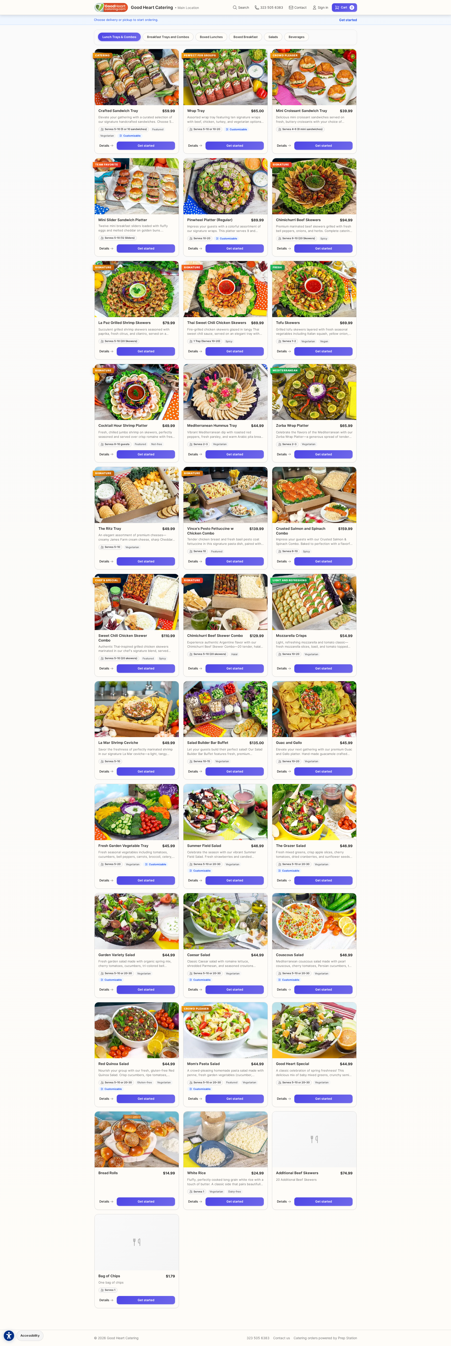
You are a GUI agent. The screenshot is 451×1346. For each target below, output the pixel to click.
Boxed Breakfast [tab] (245, 37)
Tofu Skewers (288, 322)
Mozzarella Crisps (291, 635)
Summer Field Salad (204, 845)
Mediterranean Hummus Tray (212, 425)
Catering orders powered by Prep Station (325, 1338)
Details (104, 145)
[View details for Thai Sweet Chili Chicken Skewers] (225, 289)
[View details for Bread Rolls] (137, 1139)
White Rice (196, 1173)
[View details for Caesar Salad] (225, 921)
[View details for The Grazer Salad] (314, 812)
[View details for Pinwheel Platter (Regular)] (225, 186)
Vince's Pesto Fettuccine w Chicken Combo (210, 530)
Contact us (281, 1338)
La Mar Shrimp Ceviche (118, 742)
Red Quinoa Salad (113, 1063)
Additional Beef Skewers (297, 1173)
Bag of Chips (109, 1276)
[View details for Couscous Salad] (314, 921)
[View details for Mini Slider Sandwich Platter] (137, 186)
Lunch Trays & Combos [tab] (119, 37)
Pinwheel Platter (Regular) (210, 220)
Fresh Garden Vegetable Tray (123, 845)
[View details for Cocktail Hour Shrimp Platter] (137, 392)
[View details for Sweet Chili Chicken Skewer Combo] (137, 602)
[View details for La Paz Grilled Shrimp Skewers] (137, 289)
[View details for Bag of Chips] (137, 1242)
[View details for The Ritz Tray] (137, 495)
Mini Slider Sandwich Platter (122, 220)
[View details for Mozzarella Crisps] (314, 602)
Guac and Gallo (289, 742)
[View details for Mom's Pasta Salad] (225, 1030)
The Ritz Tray (109, 528)
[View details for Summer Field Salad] (225, 812)
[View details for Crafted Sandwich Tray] (137, 77)
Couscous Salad (289, 955)
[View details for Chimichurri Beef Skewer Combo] (225, 602)
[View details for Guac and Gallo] (314, 709)
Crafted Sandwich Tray (118, 110)
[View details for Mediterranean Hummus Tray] (225, 392)
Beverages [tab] (296, 37)
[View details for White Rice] (225, 1139)
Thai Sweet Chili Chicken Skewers (216, 322)
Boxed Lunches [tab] (211, 37)
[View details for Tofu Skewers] (314, 289)
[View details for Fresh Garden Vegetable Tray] (137, 812)
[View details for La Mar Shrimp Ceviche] (137, 709)
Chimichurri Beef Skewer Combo (215, 635)
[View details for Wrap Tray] (225, 77)
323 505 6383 (258, 1338)
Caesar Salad (198, 955)
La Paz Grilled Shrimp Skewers (124, 322)
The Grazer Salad (291, 845)
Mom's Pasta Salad (203, 1063)
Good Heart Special (292, 1063)
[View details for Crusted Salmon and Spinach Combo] (314, 495)
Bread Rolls (108, 1173)
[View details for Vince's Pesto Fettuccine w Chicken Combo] (225, 495)
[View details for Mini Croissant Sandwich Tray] (314, 77)
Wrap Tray (196, 110)
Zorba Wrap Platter (292, 425)
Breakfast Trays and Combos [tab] (168, 37)
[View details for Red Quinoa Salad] (137, 1030)
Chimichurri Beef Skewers (298, 220)
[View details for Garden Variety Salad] (137, 921)
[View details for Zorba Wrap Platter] (314, 392)
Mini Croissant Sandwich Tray (301, 110)
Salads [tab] (273, 37)
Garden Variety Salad (116, 955)
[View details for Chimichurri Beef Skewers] (314, 186)
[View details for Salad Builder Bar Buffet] (225, 709)
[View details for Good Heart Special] (314, 1030)
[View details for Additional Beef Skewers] (314, 1139)
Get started (348, 20)
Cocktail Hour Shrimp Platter (123, 425)
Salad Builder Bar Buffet (207, 742)
